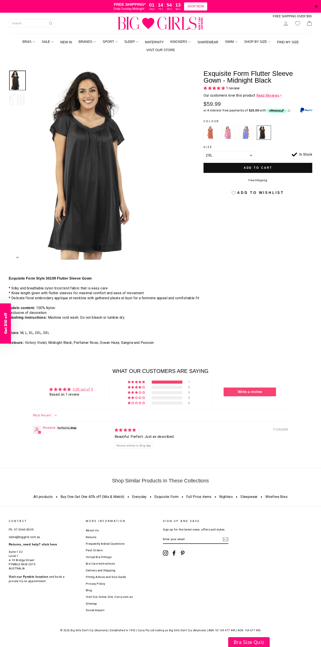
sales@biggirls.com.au (24, 537)
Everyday (139, 497)
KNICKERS (178, 41)
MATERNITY (154, 42)
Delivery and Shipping (100, 570)
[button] (215, 88)
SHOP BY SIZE (255, 41)
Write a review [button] (250, 392)
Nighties (226, 497)
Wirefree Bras (276, 497)
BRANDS (85, 41)
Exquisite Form (166, 497)
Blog (89, 590)
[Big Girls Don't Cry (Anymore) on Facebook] (174, 553)
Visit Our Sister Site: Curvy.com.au (109, 596)
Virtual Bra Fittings (99, 557)
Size (208, 147)
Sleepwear (249, 497)
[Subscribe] (225, 539)
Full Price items (199, 497)
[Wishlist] (298, 23)
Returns (91, 537)
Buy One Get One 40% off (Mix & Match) (92, 497)
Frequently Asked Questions (105, 543)
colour (211, 121)
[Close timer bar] (316, 6)
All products (43, 497)
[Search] (50, 23)
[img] (125, 430)
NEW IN (66, 42)
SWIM (229, 41)
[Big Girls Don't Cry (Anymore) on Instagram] (165, 553)
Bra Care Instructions (100, 563)
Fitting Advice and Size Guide (106, 577)
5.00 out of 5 (83, 389)
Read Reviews (268, 95)
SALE (46, 41)
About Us (92, 530)
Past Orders (94, 550)
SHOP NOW (196, 6)
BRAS (26, 41)
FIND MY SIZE (288, 42)
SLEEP (129, 41)
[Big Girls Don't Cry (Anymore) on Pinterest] (182, 553)
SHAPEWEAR (207, 42)
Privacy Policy (95, 583)
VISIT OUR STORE (160, 50)
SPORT (108, 41)
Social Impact (95, 610)
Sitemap (91, 603)
